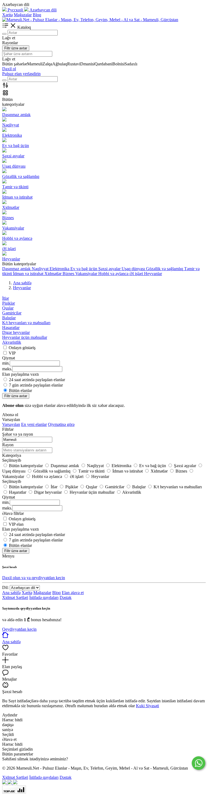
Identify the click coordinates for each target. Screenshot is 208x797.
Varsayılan (11, 424)
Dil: (5, 587)
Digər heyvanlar (16, 332)
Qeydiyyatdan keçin (19, 629)
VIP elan (16, 524)
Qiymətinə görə (61, 424)
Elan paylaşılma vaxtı (20, 529)
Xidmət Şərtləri (15, 597)
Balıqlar (9, 317)
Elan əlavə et (73, 592)
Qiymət (8, 497)
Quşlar (8, 308)
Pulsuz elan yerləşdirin (21, 73)
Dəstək (66, 597)
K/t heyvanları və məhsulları (26, 322)
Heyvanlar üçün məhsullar (24, 337)
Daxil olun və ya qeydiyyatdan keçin (33, 577)
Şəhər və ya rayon (17, 434)
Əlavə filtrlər (13, 513)
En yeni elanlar (34, 424)
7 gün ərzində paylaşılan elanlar (36, 385)
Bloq (37, 14)
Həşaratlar (11, 327)
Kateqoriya (11, 455)
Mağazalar (23, 14)
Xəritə (7, 14)
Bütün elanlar (20, 390)
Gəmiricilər (11, 313)
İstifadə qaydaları (43, 597)
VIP (12, 353)
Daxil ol (9, 68)
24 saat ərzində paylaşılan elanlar (37, 379)
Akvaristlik (11, 342)
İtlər (5, 298)
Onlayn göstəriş (22, 347)
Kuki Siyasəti (147, 705)
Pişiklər (8, 303)
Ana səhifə (11, 592)
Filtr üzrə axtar (15, 48)
